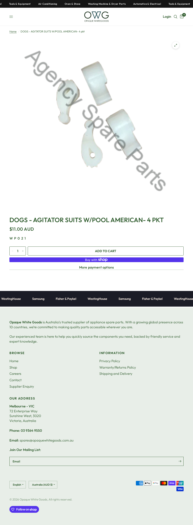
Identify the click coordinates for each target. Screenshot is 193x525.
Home (13, 31)
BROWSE (17, 353)
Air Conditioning (41, 4)
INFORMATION (112, 353)
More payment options (96, 267)
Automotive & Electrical (141, 4)
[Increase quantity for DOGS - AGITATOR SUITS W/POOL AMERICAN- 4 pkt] (23, 251)
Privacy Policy (109, 361)
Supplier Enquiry (21, 386)
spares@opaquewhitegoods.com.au (47, 440)
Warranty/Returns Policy (117, 367)
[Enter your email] (180, 461)
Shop (13, 367)
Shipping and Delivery (115, 373)
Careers (15, 373)
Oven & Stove (67, 4)
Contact (15, 380)
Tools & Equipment (14, 4)
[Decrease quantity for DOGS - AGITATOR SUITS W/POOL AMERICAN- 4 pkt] (12, 251)
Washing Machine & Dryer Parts (101, 4)
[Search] (175, 17)
